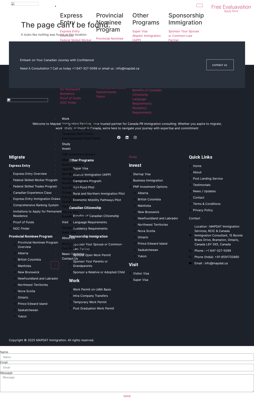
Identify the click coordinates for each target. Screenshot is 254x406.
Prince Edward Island (75, 197)
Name (4, 351)
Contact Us (70, 258)
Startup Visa (70, 212)
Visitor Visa (69, 228)
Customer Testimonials (77, 248)
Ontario (66, 192)
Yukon (66, 206)
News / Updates (73, 254)
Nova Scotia (70, 188)
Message (6, 372)
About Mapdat (71, 244)
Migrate (67, 6)
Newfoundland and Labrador (80, 178)
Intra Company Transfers (78, 129)
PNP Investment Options (78, 154)
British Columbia (72, 164)
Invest (66, 148)
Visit (65, 222)
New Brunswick (72, 174)
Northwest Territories (76, 183)
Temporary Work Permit (77, 134)
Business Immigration (76, 216)
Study (66, 144)
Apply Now (231, 11)
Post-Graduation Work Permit (81, 138)
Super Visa (69, 232)
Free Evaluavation (231, 7)
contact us (219, 65)
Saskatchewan (71, 202)
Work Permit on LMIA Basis (80, 124)
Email (4, 362)
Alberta (67, 160)
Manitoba (68, 169)
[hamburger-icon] (199, 5)
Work (65, 119)
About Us (68, 238)
